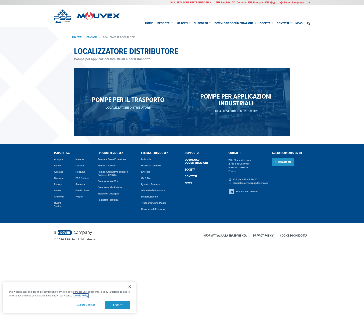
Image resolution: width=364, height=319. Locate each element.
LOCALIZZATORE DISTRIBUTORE (189, 2)
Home (149, 23)
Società (265, 23)
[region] (69, 297)
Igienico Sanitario (150, 184)
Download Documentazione (233, 23)
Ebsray (58, 184)
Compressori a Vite (108, 181)
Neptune (80, 172)
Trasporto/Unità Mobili (153, 203)
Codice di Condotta (293, 236)
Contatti (283, 23)
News (299, 23)
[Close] (130, 286)
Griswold (59, 196)
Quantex (80, 184)
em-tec (57, 190)
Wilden (79, 196)
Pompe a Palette (106, 165)
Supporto (201, 23)
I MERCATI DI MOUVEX (154, 153)
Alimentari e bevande (153, 190)
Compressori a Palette (110, 187)
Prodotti (163, 23)
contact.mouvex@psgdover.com (250, 183)
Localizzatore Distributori (119, 37)
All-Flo (57, 165)
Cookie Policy (81, 295)
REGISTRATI (284, 162)
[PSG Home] (64, 16)
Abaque (58, 159)
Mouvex (77, 37)
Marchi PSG (62, 153)
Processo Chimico (151, 165)
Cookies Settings (85, 305)
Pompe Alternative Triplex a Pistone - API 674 (113, 173)
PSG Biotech (82, 178)
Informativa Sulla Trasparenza (225, 236)
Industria (146, 159)
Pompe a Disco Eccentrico (112, 159)
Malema (79, 159)
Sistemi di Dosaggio (108, 193)
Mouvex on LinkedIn (247, 191)
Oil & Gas (146, 178)
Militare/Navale (149, 196)
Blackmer (59, 178)
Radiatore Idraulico (108, 200)
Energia (145, 172)
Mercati (182, 23)
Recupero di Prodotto (153, 209)
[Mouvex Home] (98, 16)
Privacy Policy (263, 236)
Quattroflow (82, 190)
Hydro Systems (58, 204)
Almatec (58, 172)
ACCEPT (118, 305)
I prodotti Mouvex (110, 153)
